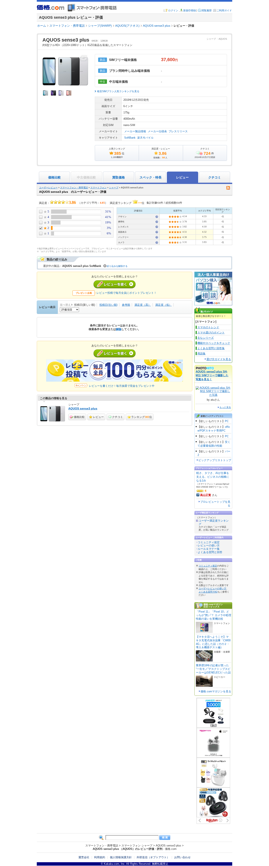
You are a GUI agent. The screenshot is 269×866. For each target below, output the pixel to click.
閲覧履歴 (207, 10)
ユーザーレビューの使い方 (212, 588)
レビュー (98, 417)
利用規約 (99, 857)
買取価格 (118, 177)
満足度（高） (142, 304)
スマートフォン (98, 187)
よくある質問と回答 (210, 552)
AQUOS (223, 39)
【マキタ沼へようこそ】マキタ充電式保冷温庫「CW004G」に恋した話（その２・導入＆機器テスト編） (213, 642)
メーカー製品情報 (135, 131)
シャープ (211, 39)
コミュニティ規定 (209, 542)
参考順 (126, 304)
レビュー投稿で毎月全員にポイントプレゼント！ (126, 292)
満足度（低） (163, 304)
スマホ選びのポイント (211, 332)
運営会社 (83, 857)
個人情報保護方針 (121, 857)
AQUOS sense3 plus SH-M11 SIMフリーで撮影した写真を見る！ (212, 375)
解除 (118, 329)
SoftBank (130, 137)
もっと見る (225, 407)
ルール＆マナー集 (209, 548)
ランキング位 (141, 417)
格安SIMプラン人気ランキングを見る (118, 91)
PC (227, 421)
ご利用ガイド (224, 10)
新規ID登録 (189, 10)
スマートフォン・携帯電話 (74, 187)
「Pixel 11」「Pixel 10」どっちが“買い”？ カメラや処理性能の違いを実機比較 (213, 615)
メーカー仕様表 (157, 131)
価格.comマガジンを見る (215, 691)
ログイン (173, 10)
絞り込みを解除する (117, 266)
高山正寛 (205, 495)
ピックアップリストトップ (214, 460)
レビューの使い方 (209, 545)
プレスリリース (178, 131)
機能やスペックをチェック (213, 343)
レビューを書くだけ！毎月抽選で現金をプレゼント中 (121, 385)
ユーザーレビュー (48, 187)
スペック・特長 (151, 177)
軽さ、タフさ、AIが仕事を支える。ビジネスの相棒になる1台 (212, 476)
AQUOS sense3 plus (82, 408)
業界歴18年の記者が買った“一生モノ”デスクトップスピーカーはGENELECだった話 (213, 669)
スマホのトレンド (208, 327)
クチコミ (214, 177)
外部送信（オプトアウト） (153, 857)
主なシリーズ (205, 337)
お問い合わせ (182, 857)
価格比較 (54, 177)
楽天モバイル (145, 137)
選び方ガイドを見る (218, 359)
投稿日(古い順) (108, 304)
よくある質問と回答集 (211, 348)
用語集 (201, 353)
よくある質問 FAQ (208, 591)
